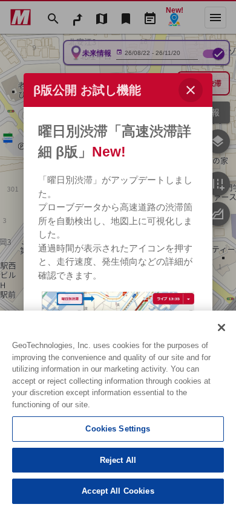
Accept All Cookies (118, 490)
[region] (118, 410)
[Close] (221, 327)
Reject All (118, 460)
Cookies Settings (117, 428)
